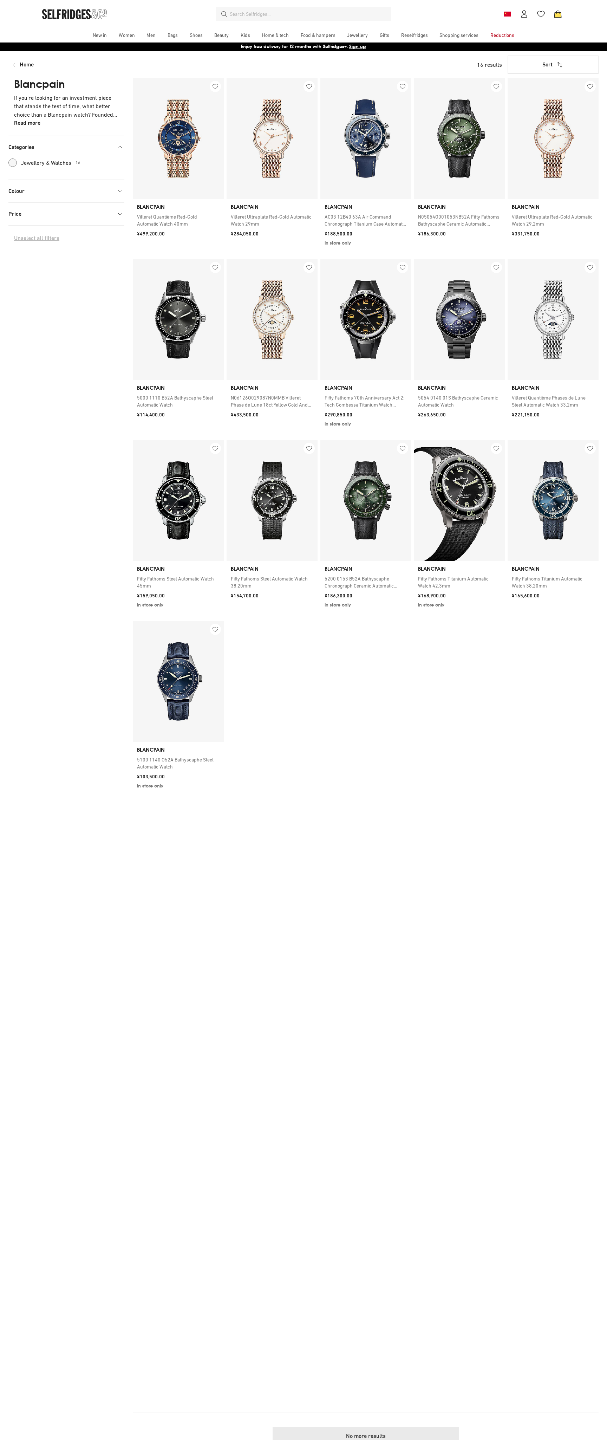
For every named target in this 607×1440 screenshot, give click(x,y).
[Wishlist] (541, 14)
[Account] (524, 14)
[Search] (224, 14)
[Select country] (507, 14)
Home (27, 64)
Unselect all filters (36, 238)
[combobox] (309, 14)
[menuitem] (100, 35)
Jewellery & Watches (50, 163)
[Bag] (558, 14)
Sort (547, 64)
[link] (178, 220)
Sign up (357, 47)
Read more (27, 122)
